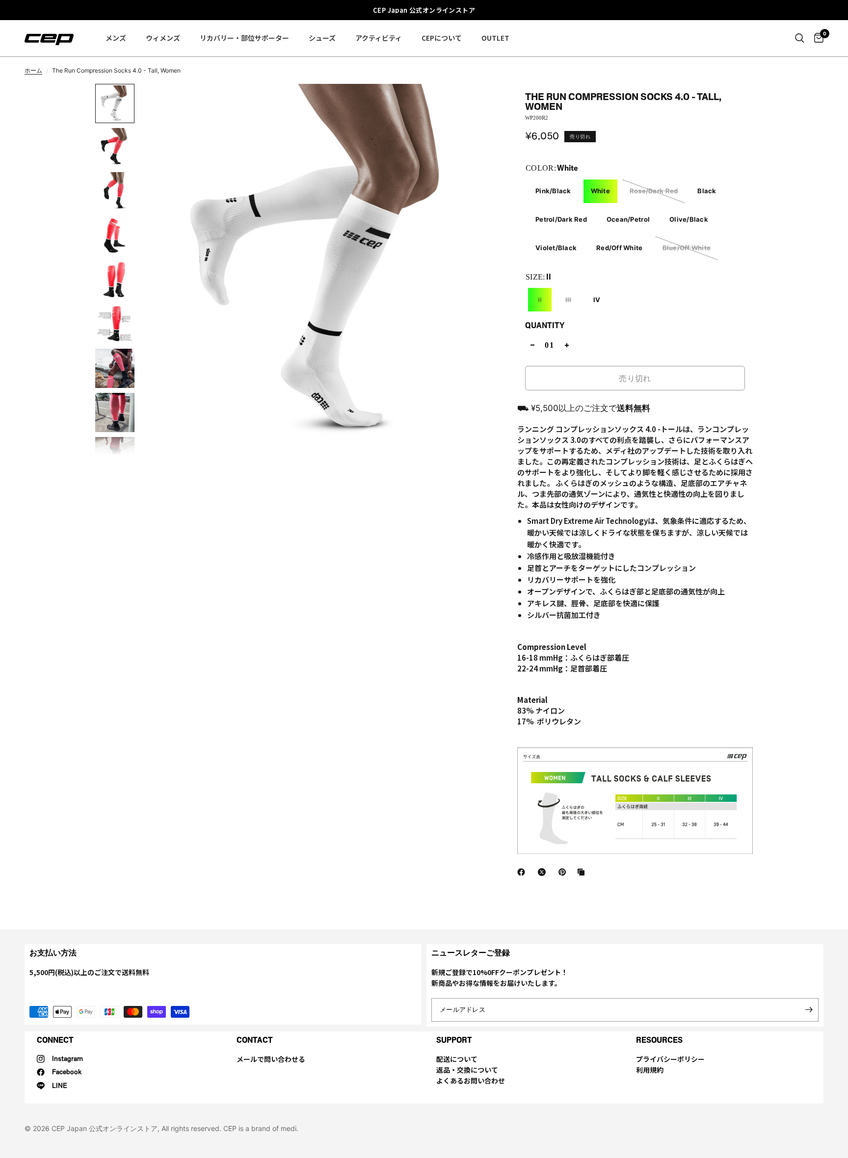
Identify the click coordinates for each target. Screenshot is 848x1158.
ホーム (33, 70)
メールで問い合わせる (271, 1059)
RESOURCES (659, 1040)
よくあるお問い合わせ (470, 1080)
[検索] (799, 38)
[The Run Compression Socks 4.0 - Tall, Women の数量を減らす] (532, 345)
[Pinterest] (564, 872)
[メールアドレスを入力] (809, 1010)
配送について (456, 1059)
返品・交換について (467, 1070)
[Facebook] (523, 872)
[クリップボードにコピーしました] (583, 872)
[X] (544, 872)
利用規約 (649, 1070)
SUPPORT (454, 1040)
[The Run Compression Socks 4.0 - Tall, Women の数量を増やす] (566, 345)
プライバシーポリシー (670, 1059)
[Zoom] (490, 104)
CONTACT (255, 1040)
